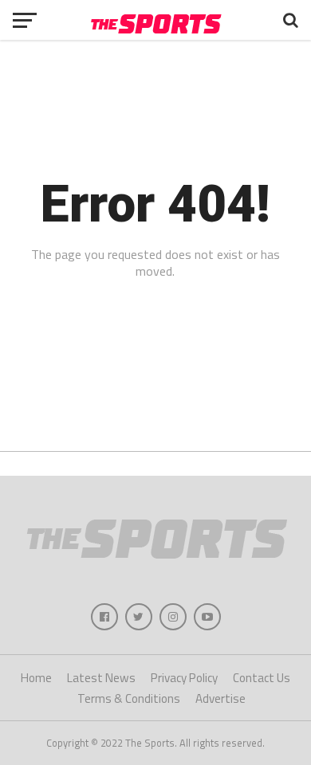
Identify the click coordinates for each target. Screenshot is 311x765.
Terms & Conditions (128, 698)
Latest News (101, 678)
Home (36, 678)
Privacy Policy (184, 678)
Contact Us (261, 678)
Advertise (220, 698)
